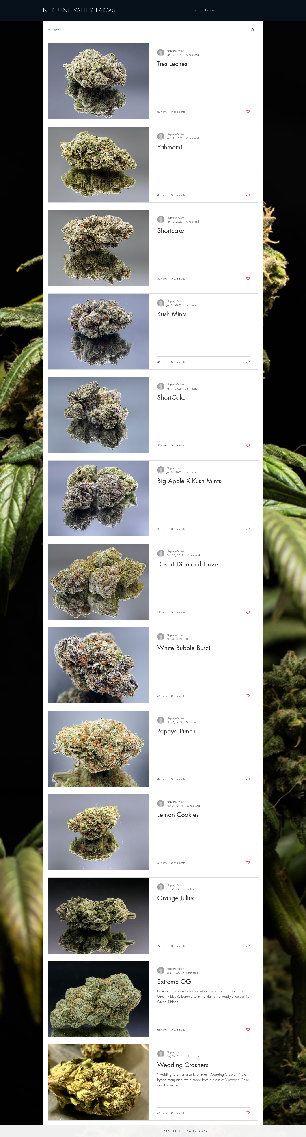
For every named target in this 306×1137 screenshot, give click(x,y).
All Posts (53, 29)
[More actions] (249, 52)
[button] (252, 30)
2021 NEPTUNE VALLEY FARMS (185, 1131)
